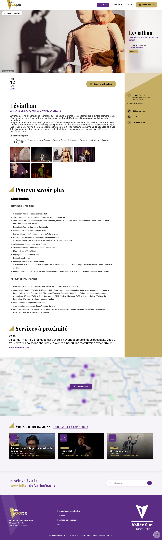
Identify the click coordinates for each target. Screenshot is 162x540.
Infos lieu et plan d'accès (135, 103)
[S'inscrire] (149, 483)
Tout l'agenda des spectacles (70, 427)
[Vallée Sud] (142, 529)
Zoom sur (61, 515)
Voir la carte (82, 387)
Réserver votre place (102, 84)
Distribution (20, 199)
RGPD (66, 535)
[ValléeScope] (14, 4)
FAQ (59, 524)
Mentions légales (55, 535)
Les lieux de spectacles (67, 520)
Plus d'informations (18, 347)
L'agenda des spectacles (68, 511)
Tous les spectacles (13, 13)
